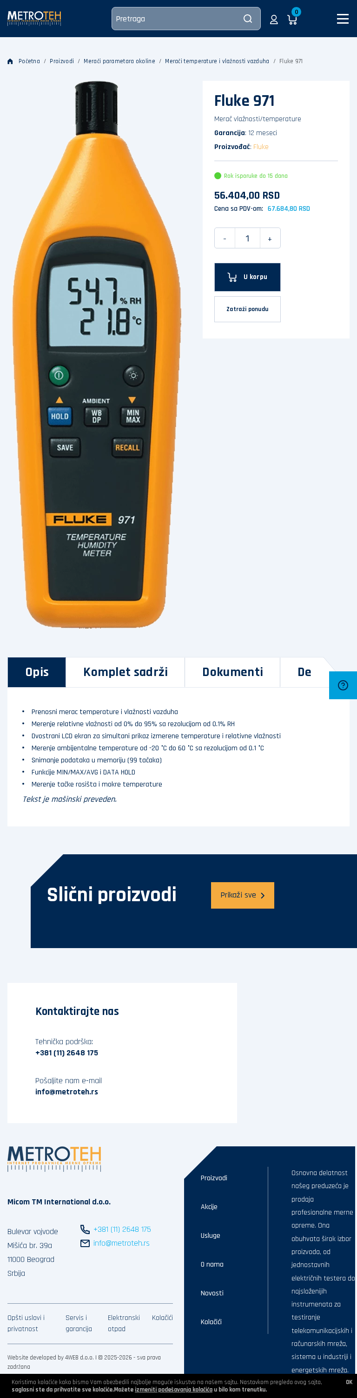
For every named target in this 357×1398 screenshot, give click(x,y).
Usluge (210, 1236)
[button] (274, 18)
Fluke (261, 147)
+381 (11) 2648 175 (66, 1052)
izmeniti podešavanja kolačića (173, 1389)
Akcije (209, 1207)
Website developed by (35, 1357)
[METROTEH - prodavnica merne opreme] (34, 18)
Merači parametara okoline (119, 61)
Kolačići (162, 1318)
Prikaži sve (238, 895)
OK (349, 1382)
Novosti (212, 1293)
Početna (29, 61)
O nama (212, 1264)
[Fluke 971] (96, 355)
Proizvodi (62, 61)
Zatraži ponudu (247, 309)
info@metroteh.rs (66, 1091)
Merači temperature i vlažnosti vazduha (217, 61)
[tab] (37, 672)
